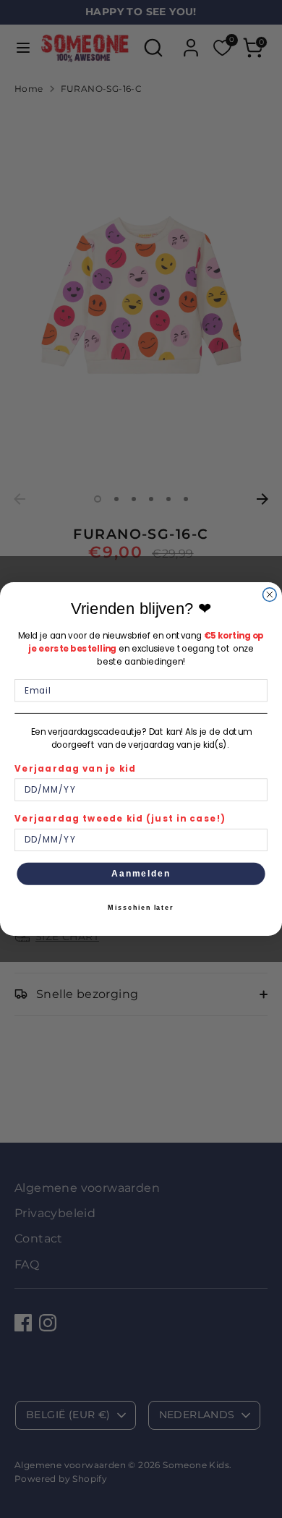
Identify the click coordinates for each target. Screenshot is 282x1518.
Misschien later (141, 908)
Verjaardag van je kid (75, 769)
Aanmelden (141, 873)
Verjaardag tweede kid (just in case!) (120, 818)
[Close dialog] (269, 595)
